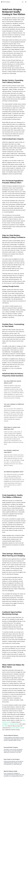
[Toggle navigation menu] (25, 2)
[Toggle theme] (22, 2)
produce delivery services (17, 727)
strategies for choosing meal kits (10, 724)
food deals (5, 726)
